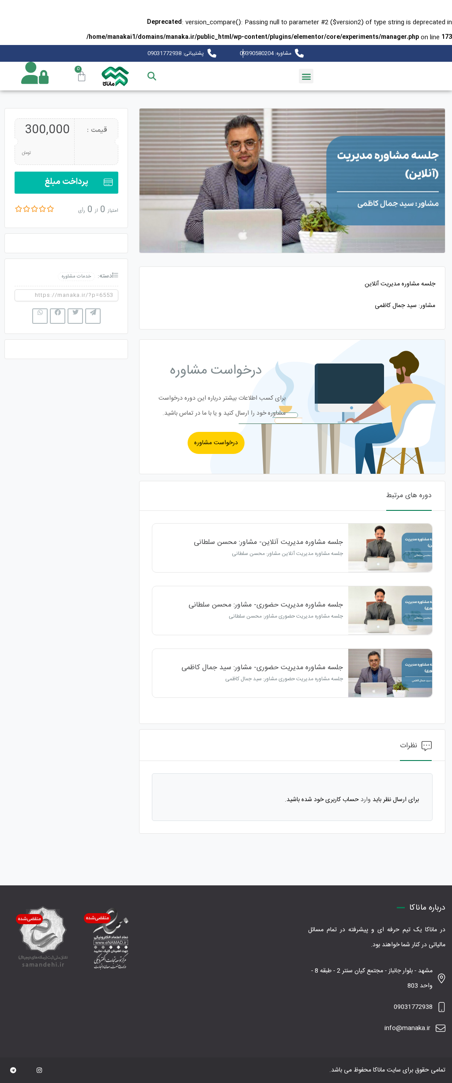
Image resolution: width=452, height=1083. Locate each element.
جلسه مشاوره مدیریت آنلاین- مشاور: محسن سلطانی (268, 542)
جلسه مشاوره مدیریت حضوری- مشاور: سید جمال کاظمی (262, 668)
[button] (306, 76)
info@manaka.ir (407, 1028)
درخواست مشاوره (216, 443)
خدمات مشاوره (76, 276)
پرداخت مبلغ (66, 182)
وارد (366, 799)
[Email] (26, 1071)
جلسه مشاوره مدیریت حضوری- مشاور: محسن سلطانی (265, 605)
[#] (13, 1071)
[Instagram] (39, 1071)
